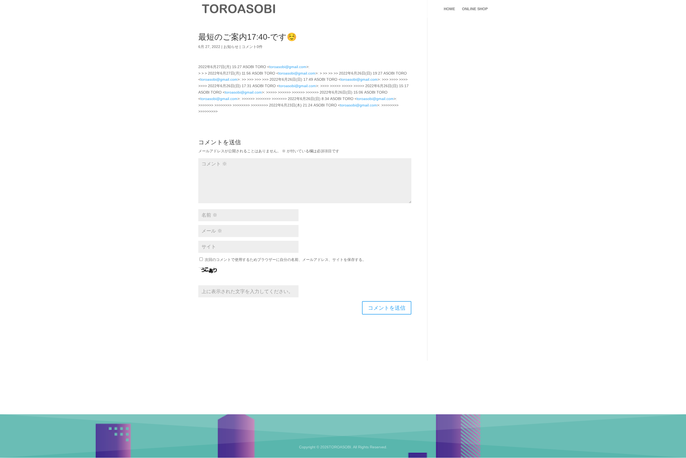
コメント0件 (252, 47)
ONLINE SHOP (475, 9)
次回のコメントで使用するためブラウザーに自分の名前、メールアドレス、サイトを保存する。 (285, 259)
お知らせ (230, 47)
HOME (449, 9)
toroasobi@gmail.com (287, 67)
